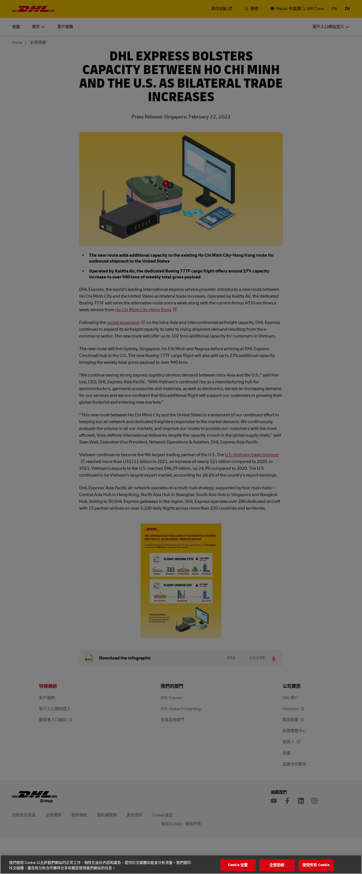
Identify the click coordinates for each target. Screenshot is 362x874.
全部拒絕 (277, 865)
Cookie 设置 (238, 865)
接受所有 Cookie (315, 865)
